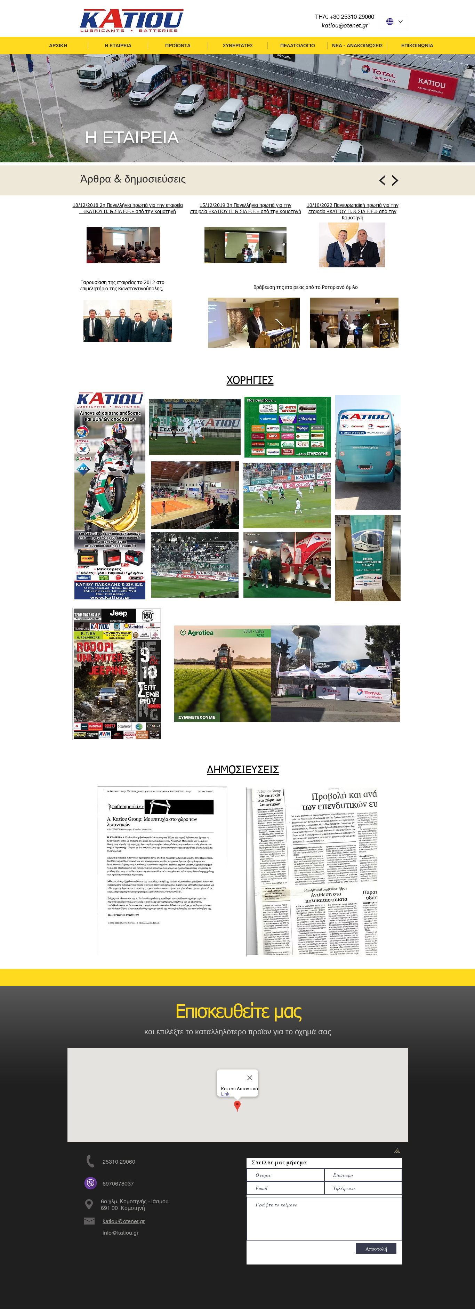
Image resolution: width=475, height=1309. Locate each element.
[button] (118, 45)
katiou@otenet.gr (345, 26)
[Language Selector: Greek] (394, 21)
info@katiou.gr (120, 1232)
